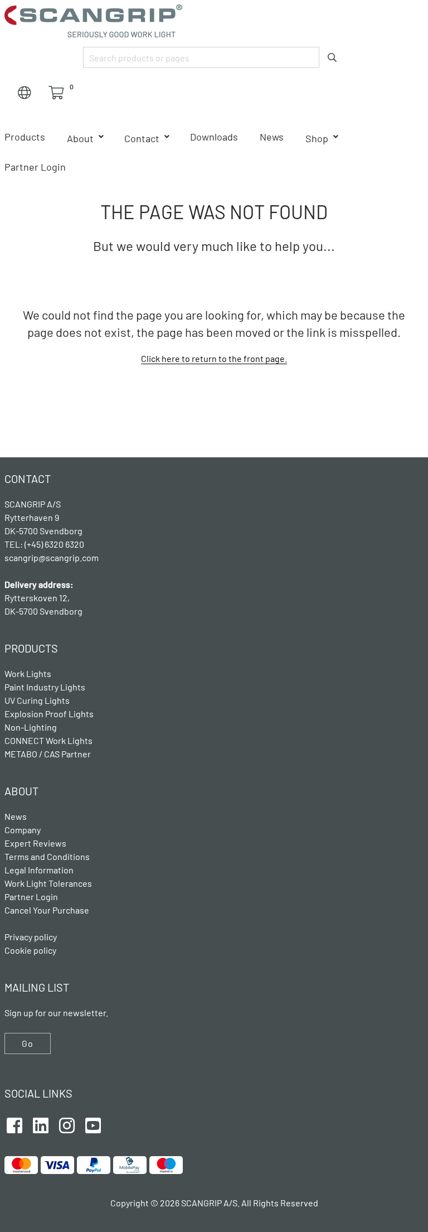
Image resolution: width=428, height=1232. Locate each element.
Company (22, 829)
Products (24, 137)
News (272, 137)
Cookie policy (30, 950)
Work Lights (27, 673)
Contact (141, 138)
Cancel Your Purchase (46, 910)
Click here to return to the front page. (214, 358)
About (80, 138)
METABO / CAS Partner (47, 753)
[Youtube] (93, 1124)
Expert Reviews (35, 843)
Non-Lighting (30, 727)
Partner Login (35, 167)
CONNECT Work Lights (48, 740)
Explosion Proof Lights (49, 713)
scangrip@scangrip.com (51, 557)
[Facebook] (14, 1124)
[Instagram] (67, 1124)
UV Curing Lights (37, 700)
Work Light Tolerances (48, 883)
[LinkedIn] (41, 1124)
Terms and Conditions (47, 856)
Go (27, 1043)
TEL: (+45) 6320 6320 (45, 544)
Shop (316, 138)
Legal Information (39, 869)
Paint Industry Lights (44, 687)
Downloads (214, 137)
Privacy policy (30, 936)
